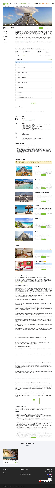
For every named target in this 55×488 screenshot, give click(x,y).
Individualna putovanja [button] (46, 3)
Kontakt (4, 473)
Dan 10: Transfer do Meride (20, 87)
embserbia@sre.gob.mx (33, 293)
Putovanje (38, 42)
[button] (6, 1)
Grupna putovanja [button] (23, 3)
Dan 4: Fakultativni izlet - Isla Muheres (21, 72)
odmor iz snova (20, 43)
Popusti (17, 3)
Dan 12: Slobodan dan (19, 92)
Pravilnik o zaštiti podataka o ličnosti (25, 474)
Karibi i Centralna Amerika (11, 6)
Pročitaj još (43, 175)
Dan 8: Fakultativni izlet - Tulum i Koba (21, 82)
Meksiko (17, 6)
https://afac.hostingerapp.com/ (20, 282)
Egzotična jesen (30, 3)
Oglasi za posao (5, 472)
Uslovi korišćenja (22, 472)
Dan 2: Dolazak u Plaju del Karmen (21, 67)
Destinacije (6, 6)
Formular (36, 297)
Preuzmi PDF (34, 103)
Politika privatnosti (22, 473)
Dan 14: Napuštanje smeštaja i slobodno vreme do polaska (24, 97)
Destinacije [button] (12, 3)
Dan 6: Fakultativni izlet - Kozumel (21, 77)
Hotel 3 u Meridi (24, 120)
